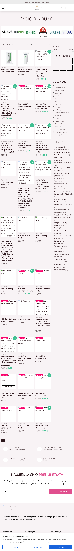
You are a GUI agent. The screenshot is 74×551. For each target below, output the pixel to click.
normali (57, 107)
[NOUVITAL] (69, 68)
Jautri (57, 96)
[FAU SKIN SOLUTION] (69, 61)
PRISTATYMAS (14, 447)
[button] (3, 8)
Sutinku (61, 547)
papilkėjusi (58, 110)
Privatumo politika (46, 542)
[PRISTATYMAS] (5, 449)
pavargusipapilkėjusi (62, 113)
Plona (57, 118)
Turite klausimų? (50, 458)
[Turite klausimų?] (39, 460)
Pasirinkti (14, 547)
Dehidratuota (59, 90)
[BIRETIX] (63, 61)
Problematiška (59, 121)
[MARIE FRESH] (56, 68)
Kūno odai (58, 99)
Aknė (56, 85)
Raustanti (58, 126)
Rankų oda (58, 124)
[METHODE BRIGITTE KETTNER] (63, 68)
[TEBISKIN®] (63, 74)
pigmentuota (59, 115)
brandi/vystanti (60, 88)
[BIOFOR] (56, 61)
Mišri (56, 101)
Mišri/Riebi (58, 104)
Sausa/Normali (60, 129)
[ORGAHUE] (56, 74)
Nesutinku (38, 547)
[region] (37, 542)
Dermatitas (58, 93)
